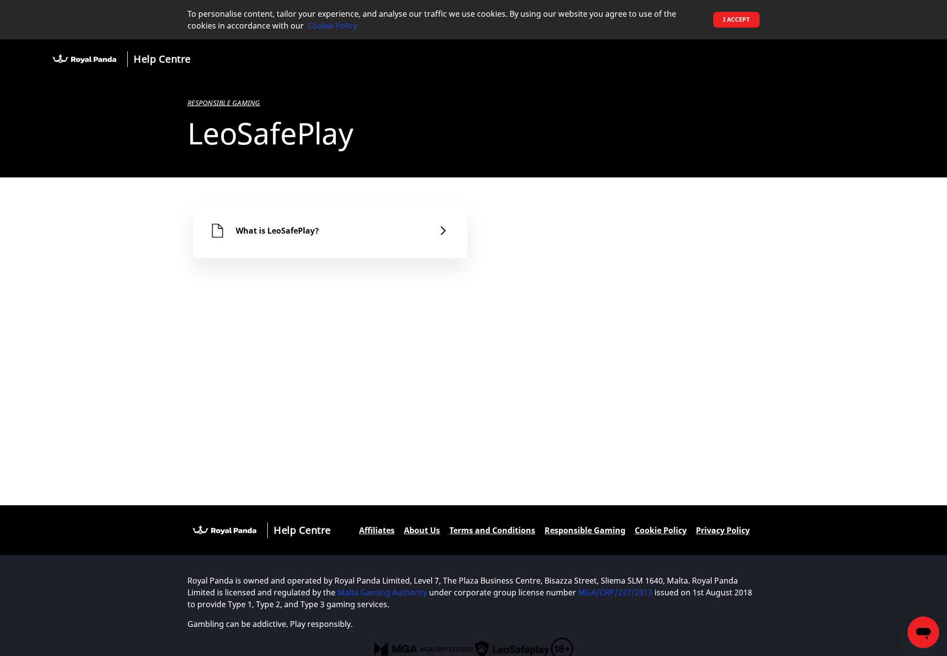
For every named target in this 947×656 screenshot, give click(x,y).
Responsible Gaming (585, 530)
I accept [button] (736, 19)
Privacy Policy (723, 530)
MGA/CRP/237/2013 (615, 592)
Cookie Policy (332, 25)
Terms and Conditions (492, 530)
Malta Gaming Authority (382, 592)
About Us (422, 530)
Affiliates (377, 530)
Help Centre (162, 59)
